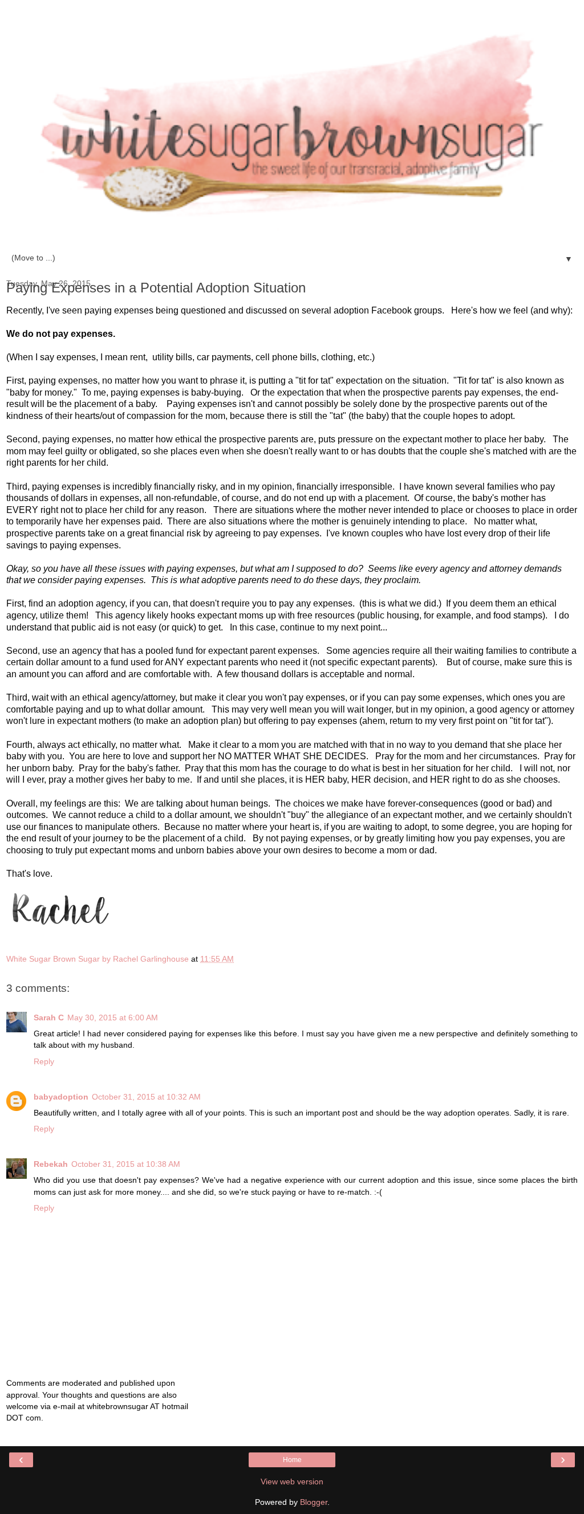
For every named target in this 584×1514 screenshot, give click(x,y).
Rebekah (51, 1164)
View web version (292, 1481)
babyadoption (61, 1096)
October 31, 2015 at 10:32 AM (146, 1096)
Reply (44, 1061)
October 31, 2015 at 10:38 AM (125, 1164)
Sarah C (49, 1017)
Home (292, 1460)
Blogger (313, 1502)
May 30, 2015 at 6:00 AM (112, 1017)
